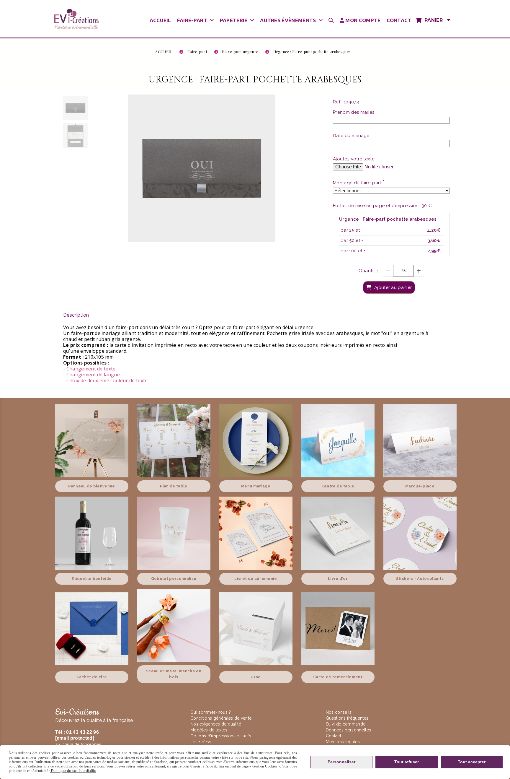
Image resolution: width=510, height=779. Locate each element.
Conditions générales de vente (220, 718)
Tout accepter (472, 762)
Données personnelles (348, 730)
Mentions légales (343, 741)
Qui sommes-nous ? (211, 712)
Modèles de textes (208, 730)
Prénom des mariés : (355, 112)
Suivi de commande (345, 724)
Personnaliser (341, 762)
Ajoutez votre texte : (355, 159)
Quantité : (369, 271)
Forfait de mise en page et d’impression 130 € (382, 205)
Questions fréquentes (347, 718)
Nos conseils (339, 712)
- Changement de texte (89, 368)
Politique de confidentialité (73, 771)
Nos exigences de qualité (216, 724)
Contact (333, 736)
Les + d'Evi (201, 741)
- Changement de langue (91, 374)
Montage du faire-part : (360, 182)
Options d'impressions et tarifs (220, 736)
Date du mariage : (352, 135)
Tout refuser (406, 762)
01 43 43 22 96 (82, 732)
